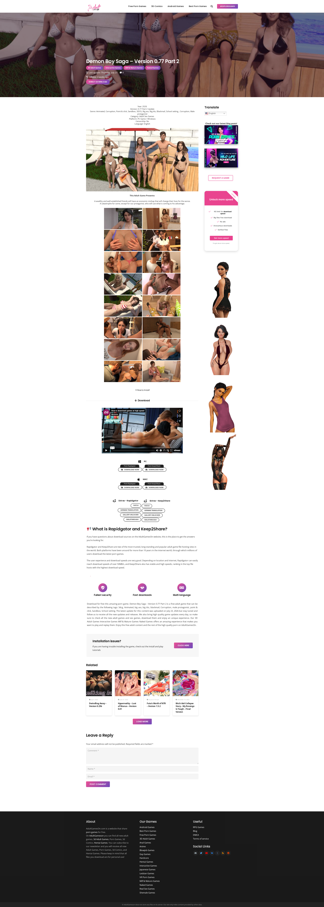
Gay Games (145, 854)
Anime (143, 846)
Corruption (166, 607)
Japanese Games (147, 869)
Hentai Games (101, 842)
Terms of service (201, 838)
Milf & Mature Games (128, 621)
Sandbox (96, 611)
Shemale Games (147, 892)
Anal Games (145, 842)
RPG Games (198, 827)
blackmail (154, 607)
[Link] (94, 7)
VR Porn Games (147, 877)
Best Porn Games (148, 831)
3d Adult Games (101, 839)
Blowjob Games (147, 850)
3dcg (120, 607)
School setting (108, 611)
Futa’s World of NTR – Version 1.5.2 (156, 705)
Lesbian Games (147, 873)
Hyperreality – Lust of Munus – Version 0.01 (127, 706)
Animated (129, 607)
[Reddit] (228, 853)
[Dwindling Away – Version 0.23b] (99, 672)
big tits (146, 607)
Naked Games (146, 621)
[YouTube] (206, 853)
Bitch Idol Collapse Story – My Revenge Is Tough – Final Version (185, 707)
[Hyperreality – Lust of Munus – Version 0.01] (128, 672)
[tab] (142, 390)
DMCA (196, 835)
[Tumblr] (217, 853)
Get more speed (221, 238)
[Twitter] (201, 853)
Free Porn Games (148, 835)
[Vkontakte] (212, 853)
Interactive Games (108, 621)
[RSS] (222, 853)
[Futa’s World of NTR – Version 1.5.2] (157, 672)
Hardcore (144, 858)
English (212, 113)
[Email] (195, 853)
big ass (138, 607)
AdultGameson (96, 835)
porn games (92, 832)
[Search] (211, 6)
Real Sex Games (147, 888)
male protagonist (181, 607)
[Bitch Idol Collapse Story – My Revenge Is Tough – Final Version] (185, 672)
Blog (195, 831)
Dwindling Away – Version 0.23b (97, 705)
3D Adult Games (147, 838)
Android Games (147, 827)
